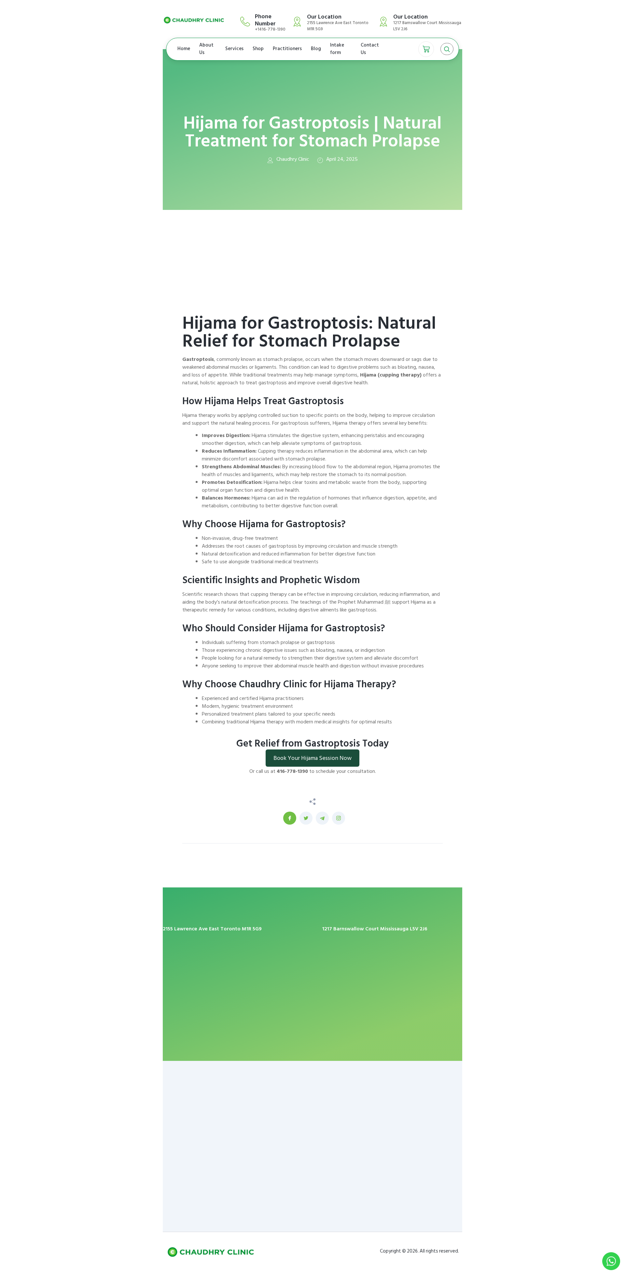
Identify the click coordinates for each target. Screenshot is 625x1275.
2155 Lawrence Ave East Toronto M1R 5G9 (212, 929)
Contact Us (370, 49)
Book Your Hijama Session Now (312, 758)
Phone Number (265, 20)
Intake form (337, 49)
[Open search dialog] (446, 49)
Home (183, 49)
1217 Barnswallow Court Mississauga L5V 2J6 (374, 929)
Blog (316, 49)
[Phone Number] (245, 21)
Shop (258, 49)
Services (234, 49)
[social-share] (289, 818)
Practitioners (287, 49)
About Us (206, 49)
